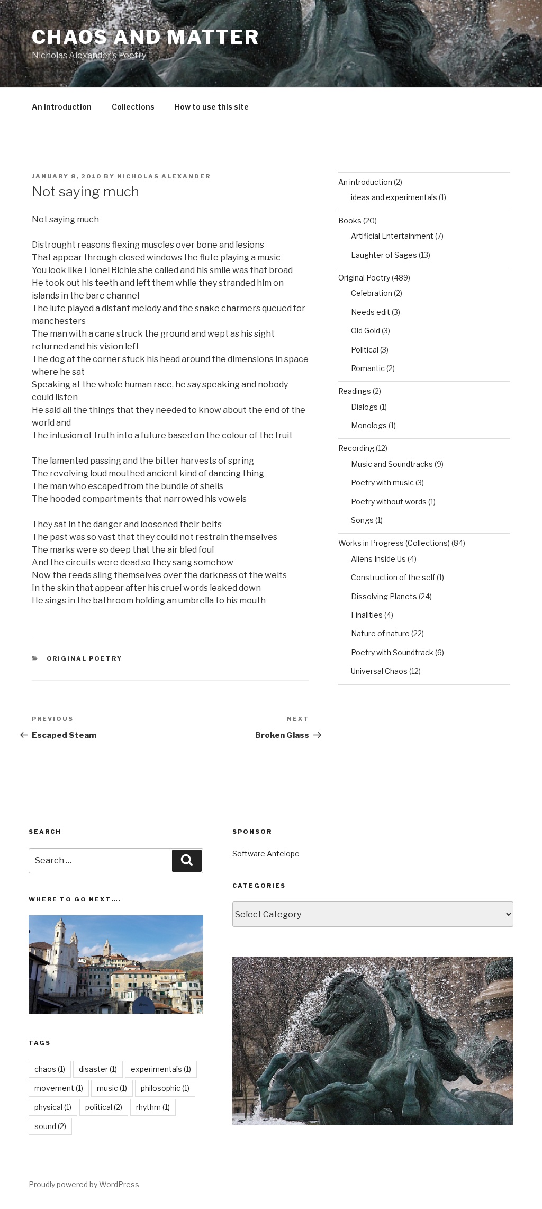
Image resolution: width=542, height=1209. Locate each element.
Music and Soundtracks (392, 463)
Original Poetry (85, 658)
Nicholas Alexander (164, 176)
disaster (98, 1068)
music (112, 1088)
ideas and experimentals (394, 197)
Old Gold (365, 330)
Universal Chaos (379, 670)
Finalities (367, 614)
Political (364, 349)
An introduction (62, 106)
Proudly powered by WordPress (84, 1184)
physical (52, 1107)
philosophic (165, 1088)
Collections (133, 106)
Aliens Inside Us (378, 558)
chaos (49, 1068)
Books (350, 220)
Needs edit (370, 312)
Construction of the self (393, 577)
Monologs (369, 425)
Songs (362, 520)
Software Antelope (266, 853)
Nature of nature (380, 633)
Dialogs (364, 406)
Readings (354, 390)
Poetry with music (382, 482)
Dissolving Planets (384, 596)
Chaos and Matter (146, 37)
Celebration (371, 292)
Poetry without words (389, 501)
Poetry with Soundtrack (392, 652)
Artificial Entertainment (392, 235)
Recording (356, 448)
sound (50, 1126)
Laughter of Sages (384, 254)
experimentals (161, 1068)
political (103, 1107)
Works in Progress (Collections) (394, 542)
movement (58, 1088)
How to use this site (212, 106)
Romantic (368, 368)
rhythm (153, 1107)
